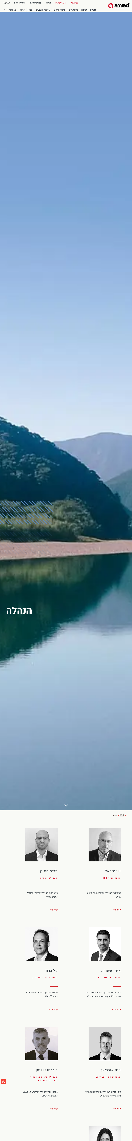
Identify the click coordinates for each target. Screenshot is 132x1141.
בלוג (30, 10)
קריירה (48, 3)
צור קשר (12, 10)
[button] (6, 3)
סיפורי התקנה (59, 10)
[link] (119, 6)
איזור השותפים (19, 3)
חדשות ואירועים (43, 10)
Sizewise (74, 3)
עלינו (22, 10)
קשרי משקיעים (35, 3)
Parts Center (60, 3)
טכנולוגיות (73, 10)
